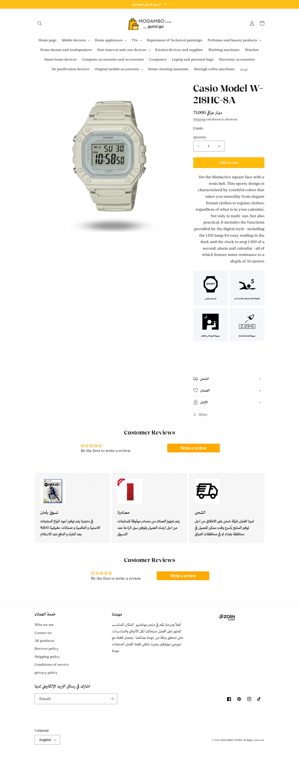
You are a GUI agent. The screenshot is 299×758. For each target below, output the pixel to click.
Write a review (193, 448)
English (45, 740)
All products (44, 641)
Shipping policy (47, 657)
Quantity (200, 137)
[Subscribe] (112, 698)
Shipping (199, 119)
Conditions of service (52, 664)
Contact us (43, 633)
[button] (40, 23)
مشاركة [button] (203, 414)
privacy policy (46, 672)
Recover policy (46, 648)
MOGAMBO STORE (231, 740)
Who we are (44, 625)
